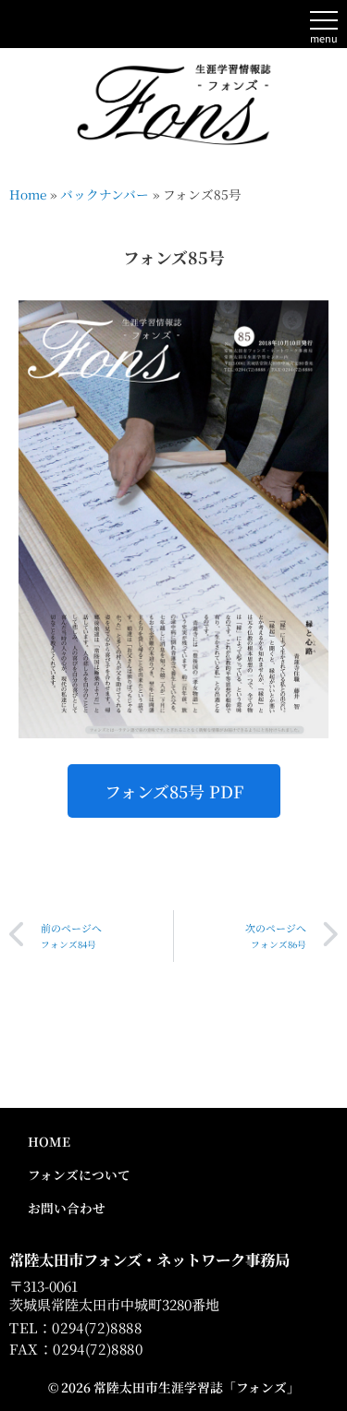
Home (27, 194)
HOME (49, 1141)
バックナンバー (104, 194)
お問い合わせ (66, 1207)
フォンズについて (79, 1174)
